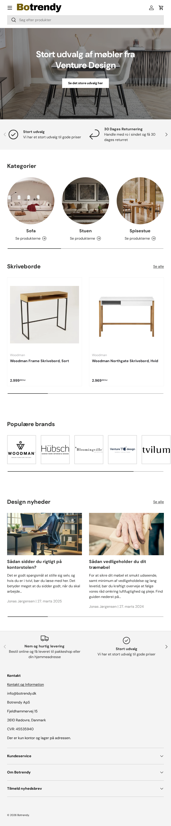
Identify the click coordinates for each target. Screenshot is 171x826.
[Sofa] (30, 200)
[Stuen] (85, 200)
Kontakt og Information (25, 684)
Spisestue (140, 231)
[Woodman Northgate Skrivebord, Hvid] (126, 314)
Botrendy (23, 815)
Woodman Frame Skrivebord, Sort (39, 361)
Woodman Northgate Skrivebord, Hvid (125, 361)
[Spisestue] (140, 200)
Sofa (31, 231)
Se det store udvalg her (85, 83)
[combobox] (85, 20)
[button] (161, 8)
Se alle (158, 266)
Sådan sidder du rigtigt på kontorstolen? (34, 564)
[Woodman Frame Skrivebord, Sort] (44, 314)
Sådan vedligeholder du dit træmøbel (117, 564)
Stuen (85, 231)
